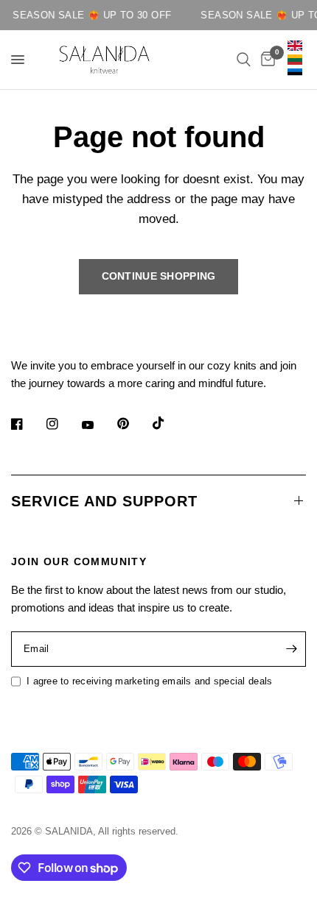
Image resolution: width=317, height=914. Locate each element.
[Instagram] (62, 424)
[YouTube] (98, 425)
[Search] (243, 59)
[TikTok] (169, 423)
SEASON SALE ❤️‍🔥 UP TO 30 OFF (89, 15)
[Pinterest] (133, 423)
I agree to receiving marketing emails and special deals (149, 681)
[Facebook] (27, 424)
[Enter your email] (291, 649)
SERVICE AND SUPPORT (104, 501)
